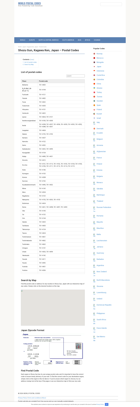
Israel (99, 118)
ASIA (79, 40)
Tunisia (99, 97)
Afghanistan (101, 151)
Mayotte (100, 222)
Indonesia (100, 71)
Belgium (100, 139)
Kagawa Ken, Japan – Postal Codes (37, 47)
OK (106, 404)
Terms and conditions (34, 398)
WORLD (22, 40)
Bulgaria (100, 176)
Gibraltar (100, 189)
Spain (99, 105)
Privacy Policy (22, 398)
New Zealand (102, 272)
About (44, 398)
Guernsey (100, 253)
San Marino (101, 337)
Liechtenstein (102, 241)
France (99, 158)
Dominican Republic (104, 305)
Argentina (100, 265)
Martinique (101, 195)
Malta (99, 234)
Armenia (100, 145)
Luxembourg (101, 292)
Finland (99, 164)
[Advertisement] (70, 23)
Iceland (99, 299)
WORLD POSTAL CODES (29, 3)
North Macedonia (103, 280)
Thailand (100, 201)
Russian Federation (104, 207)
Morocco (100, 58)
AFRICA (87, 40)
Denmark (100, 129)
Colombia (100, 79)
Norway (99, 54)
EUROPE (32, 40)
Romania (100, 216)
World (19, 47)
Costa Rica (101, 75)
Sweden (100, 101)
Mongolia (100, 62)
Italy (98, 122)
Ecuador (100, 133)
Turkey (99, 92)
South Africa (101, 320)
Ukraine (99, 88)
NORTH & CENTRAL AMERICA (48, 40)
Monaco (100, 182)
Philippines (101, 313)
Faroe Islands (102, 328)
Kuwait (99, 114)
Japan (24, 47)
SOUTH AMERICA (68, 40)
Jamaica (100, 247)
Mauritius (100, 228)
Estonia (99, 170)
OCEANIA (97, 40)
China (99, 84)
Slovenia (100, 286)
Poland (99, 109)
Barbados (100, 259)
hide (32, 59)
